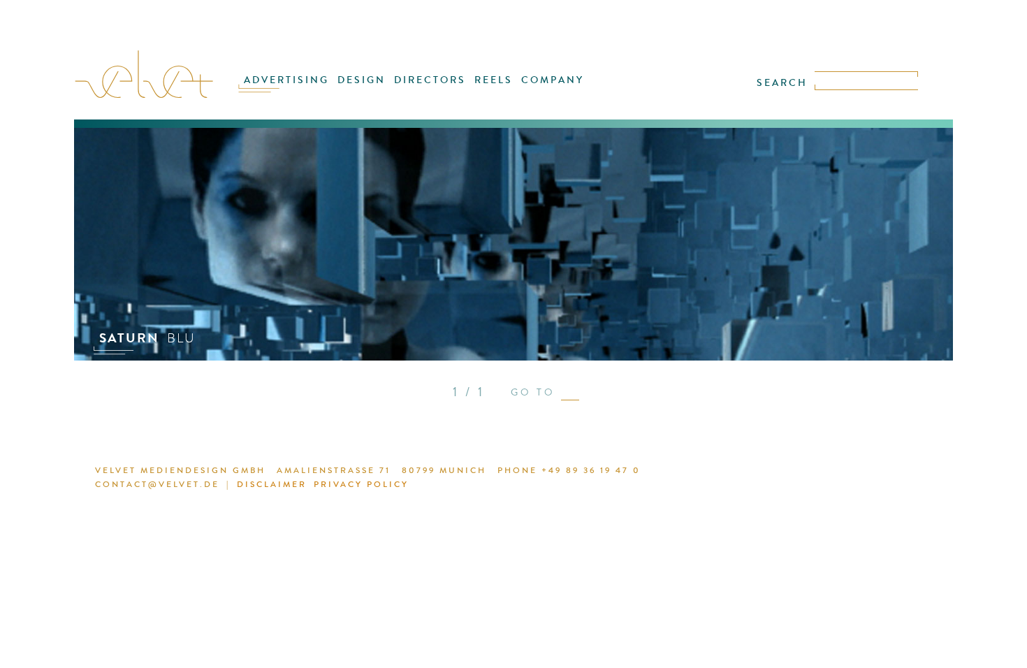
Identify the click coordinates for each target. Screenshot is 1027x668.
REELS (493, 80)
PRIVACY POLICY (361, 484)
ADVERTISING (286, 80)
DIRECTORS (430, 80)
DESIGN (361, 80)
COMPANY (552, 80)
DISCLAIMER (272, 484)
